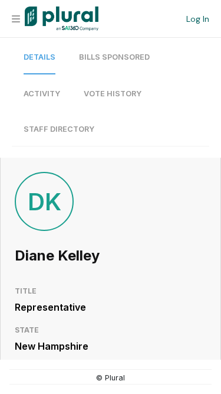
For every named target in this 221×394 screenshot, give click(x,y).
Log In (197, 19)
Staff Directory (59, 129)
